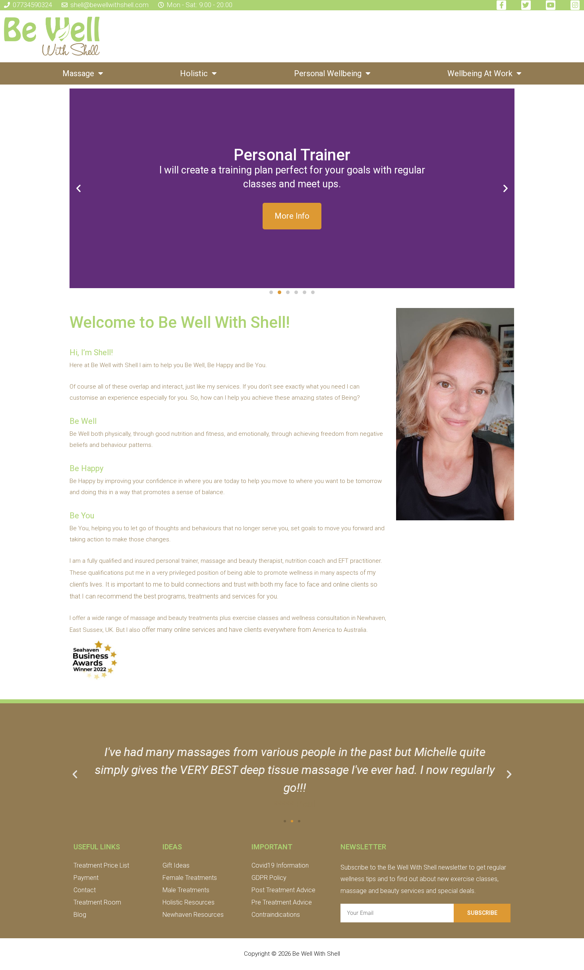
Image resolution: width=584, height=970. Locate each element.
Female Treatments (189, 877)
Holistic (194, 73)
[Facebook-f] (501, 5)
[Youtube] (550, 5)
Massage (78, 73)
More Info (292, 215)
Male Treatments (185, 890)
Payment (86, 877)
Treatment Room (97, 902)
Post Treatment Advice (283, 890)
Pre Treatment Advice (281, 902)
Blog (79, 914)
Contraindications (275, 914)
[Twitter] (526, 5)
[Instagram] (575, 5)
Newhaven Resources (193, 914)
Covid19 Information (280, 865)
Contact (84, 890)
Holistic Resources (188, 902)
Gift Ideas (176, 865)
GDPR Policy (268, 877)
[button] (271, 292)
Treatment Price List (101, 865)
